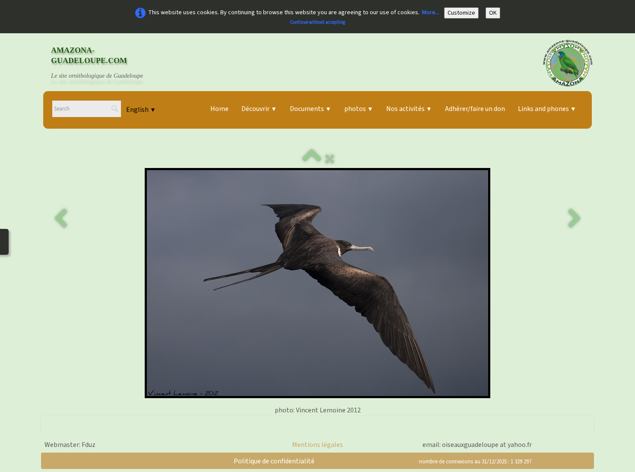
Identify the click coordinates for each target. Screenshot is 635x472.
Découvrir (259, 109)
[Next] (574, 219)
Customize (461, 13)
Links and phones (547, 109)
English (141, 109)
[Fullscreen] (329, 159)
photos (358, 109)
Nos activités (409, 109)
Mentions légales (317, 445)
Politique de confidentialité (274, 461)
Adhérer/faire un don (475, 109)
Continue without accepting (317, 22)
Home (219, 109)
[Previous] (60, 219)
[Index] (312, 159)
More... (430, 12)
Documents (310, 109)
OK (493, 13)
